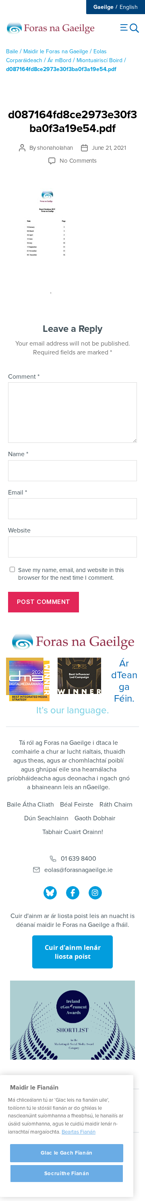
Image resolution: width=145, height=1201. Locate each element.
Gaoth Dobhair (95, 818)
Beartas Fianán (78, 1132)
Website (19, 530)
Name (18, 454)
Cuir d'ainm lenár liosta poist (73, 952)
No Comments (78, 160)
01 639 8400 (78, 859)
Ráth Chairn (116, 805)
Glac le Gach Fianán (66, 1153)
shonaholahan (55, 147)
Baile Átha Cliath (30, 805)
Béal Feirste (76, 805)
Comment (23, 377)
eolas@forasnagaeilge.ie (78, 870)
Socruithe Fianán (66, 1173)
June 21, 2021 (109, 147)
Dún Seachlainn (46, 818)
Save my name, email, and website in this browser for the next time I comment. (71, 573)
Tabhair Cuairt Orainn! (72, 832)
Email (17, 493)
